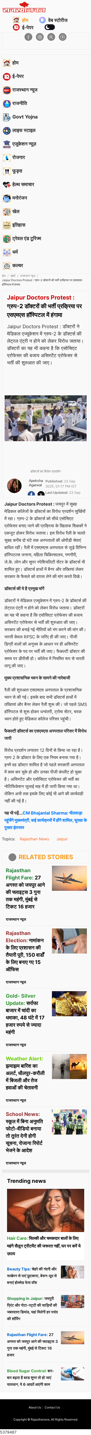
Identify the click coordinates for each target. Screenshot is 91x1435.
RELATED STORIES (46, 857)
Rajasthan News (34, 838)
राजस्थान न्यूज (27, 276)
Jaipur (62, 838)
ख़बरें (12, 276)
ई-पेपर (27, 27)
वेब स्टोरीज (57, 20)
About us (35, 1407)
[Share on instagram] (40, 37)
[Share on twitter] (51, 37)
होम (25, 20)
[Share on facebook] (28, 37)
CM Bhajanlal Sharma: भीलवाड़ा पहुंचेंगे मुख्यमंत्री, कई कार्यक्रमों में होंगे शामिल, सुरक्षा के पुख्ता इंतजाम (45, 820)
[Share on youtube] (62, 37)
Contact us (52, 1407)
